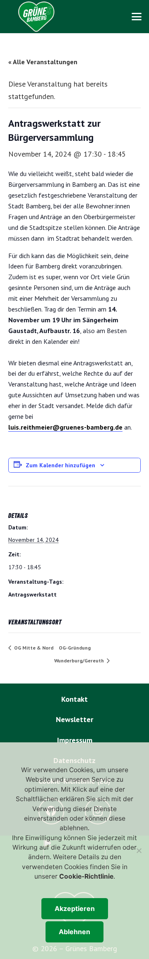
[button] (137, 17)
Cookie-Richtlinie (86, 876)
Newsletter (74, 719)
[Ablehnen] (139, 850)
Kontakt (74, 699)
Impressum (74, 740)
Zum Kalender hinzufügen (60, 465)
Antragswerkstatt (32, 594)
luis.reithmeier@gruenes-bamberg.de (65, 427)
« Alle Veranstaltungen (42, 62)
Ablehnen (74, 932)
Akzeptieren (75, 908)
